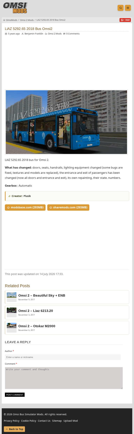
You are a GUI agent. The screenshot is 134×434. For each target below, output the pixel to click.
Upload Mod (71, 420)
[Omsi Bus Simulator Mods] (15, 8)
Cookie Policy (28, 420)
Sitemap (57, 420)
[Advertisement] (67, 63)
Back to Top (16, 429)
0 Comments (73, 33)
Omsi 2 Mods (55, 33)
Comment (11, 363)
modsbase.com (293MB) (27, 207)
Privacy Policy (11, 420)
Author (9, 351)
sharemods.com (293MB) (70, 207)
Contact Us (44, 420)
